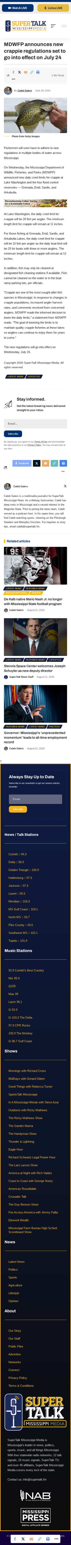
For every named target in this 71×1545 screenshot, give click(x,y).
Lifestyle (34, 376)
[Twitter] (65, 486)
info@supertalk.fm (35, 1479)
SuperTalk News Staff (21, 677)
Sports (36, 593)
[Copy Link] (32, 72)
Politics (54, 727)
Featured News (35, 588)
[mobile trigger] (54, 26)
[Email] (25, 72)
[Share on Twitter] (19, 72)
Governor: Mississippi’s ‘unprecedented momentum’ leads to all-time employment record (35, 737)
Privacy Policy (34, 445)
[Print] (38, 72)
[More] (13, 79)
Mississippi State (16, 593)
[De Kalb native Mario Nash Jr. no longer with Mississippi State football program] (35, 566)
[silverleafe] (35, 203)
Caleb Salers (25, 90)
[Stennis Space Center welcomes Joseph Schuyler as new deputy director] (35, 637)
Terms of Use (40, 442)
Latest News (15, 376)
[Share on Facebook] (13, 72)
